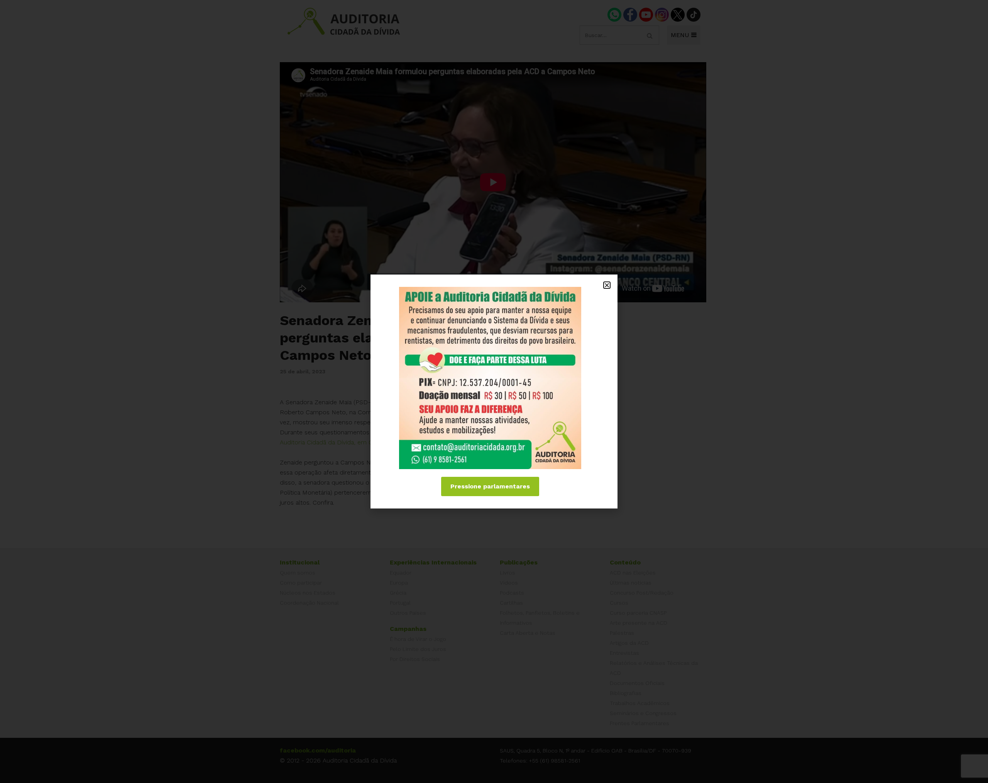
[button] (607, 285)
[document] (494, 391)
